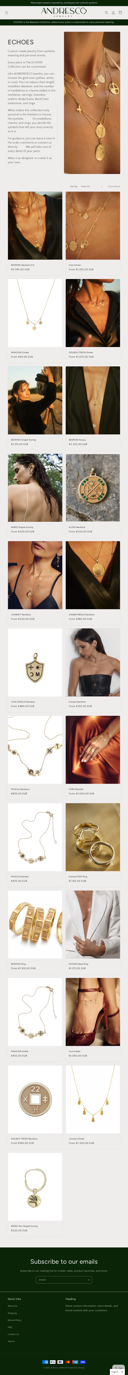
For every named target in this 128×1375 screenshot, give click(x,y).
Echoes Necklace (77, 702)
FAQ (10, 1327)
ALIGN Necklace (77, 527)
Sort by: (74, 186)
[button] (6, 12)
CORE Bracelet (76, 789)
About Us (12, 1306)
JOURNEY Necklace (21, 614)
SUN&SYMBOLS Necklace (81, 614)
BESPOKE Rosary (77, 440)
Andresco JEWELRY (59, 1368)
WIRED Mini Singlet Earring (24, 1226)
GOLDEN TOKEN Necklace (24, 1139)
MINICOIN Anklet (19, 1051)
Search (11, 1341)
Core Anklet (75, 1051)
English (115, 1372)
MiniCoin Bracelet (20, 876)
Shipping (12, 1313)
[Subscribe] (88, 1280)
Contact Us (13, 1334)
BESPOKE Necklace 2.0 (22, 265)
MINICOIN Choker (20, 352)
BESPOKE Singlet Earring (23, 440)
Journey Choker (76, 1139)
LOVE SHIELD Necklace (23, 702)
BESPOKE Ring (18, 964)
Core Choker (75, 265)
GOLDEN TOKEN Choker (81, 352)
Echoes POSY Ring (78, 876)
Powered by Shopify (76, 1368)
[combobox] (117, 1372)
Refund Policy (15, 1320)
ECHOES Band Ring (78, 964)
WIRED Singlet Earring (22, 527)
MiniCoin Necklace (20, 789)
